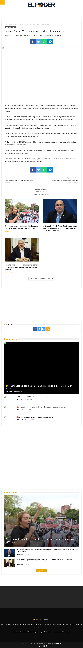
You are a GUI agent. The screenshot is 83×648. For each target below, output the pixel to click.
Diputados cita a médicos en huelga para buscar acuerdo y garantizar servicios (21, 227)
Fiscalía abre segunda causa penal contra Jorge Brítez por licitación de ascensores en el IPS (21, 267)
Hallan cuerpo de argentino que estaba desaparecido (64, 180)
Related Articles (40, 189)
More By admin (41, 192)
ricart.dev (58, 643)
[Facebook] (35, 329)
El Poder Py (9, 391)
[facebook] (33, 41)
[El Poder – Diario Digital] (41, 2)
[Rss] (48, 329)
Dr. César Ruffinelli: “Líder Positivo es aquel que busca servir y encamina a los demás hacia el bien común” (60, 228)
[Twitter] (39, 329)
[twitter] (39, 41)
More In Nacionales (41, 195)
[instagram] (43, 329)
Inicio (6, 24)
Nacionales (13, 24)
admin (9, 35)
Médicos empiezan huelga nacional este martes (19, 180)
